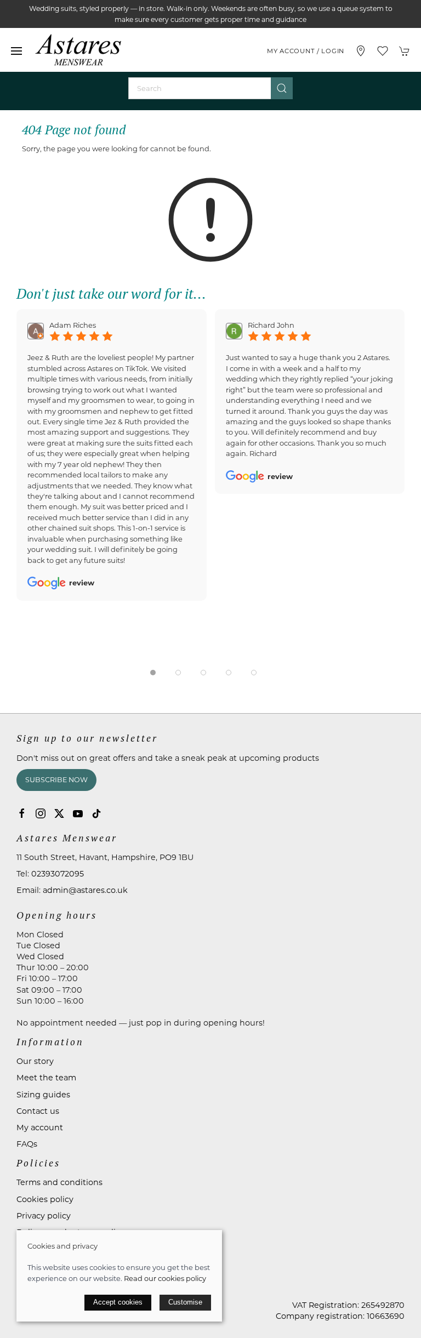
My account (39, 1127)
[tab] (153, 672)
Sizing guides (43, 1095)
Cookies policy (44, 1199)
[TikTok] (96, 813)
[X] (59, 813)
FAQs (26, 1144)
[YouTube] (77, 813)
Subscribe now (56, 780)
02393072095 (57, 874)
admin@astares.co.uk (85, 890)
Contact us (37, 1111)
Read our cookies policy (165, 1278)
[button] (16, 51)
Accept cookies (118, 1302)
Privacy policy (43, 1216)
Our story (35, 1061)
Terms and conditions (59, 1182)
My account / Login (305, 51)
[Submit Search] (282, 88)
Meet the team (46, 1078)
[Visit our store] (360, 51)
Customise (185, 1302)
